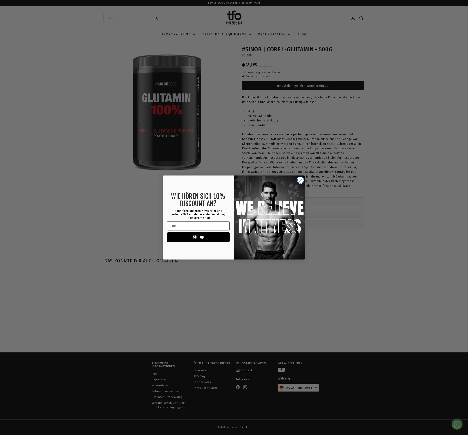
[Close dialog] (300, 180)
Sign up (198, 237)
